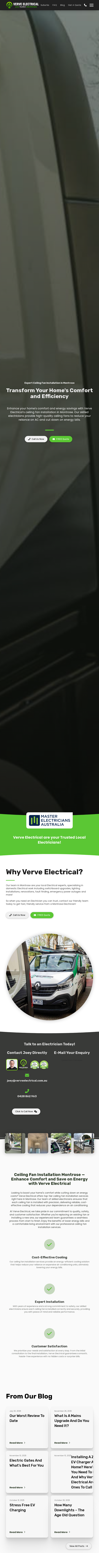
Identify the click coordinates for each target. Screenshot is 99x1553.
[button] (91, 5)
